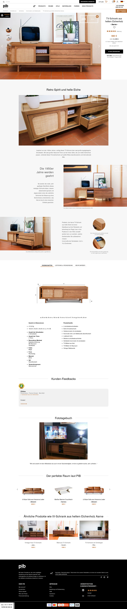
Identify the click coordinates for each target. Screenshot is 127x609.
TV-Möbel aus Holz (69, 343)
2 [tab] (9, 38)
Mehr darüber (80, 265)
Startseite (5, 11)
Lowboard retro (68, 336)
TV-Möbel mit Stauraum (70, 346)
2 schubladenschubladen (71, 326)
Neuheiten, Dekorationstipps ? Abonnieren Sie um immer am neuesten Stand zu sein (81, 572)
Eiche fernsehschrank (70, 329)
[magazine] (34, 6)
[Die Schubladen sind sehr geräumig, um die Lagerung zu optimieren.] (99, 243)
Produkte (42, 6)
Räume (50, 6)
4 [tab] (9, 54)
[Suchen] (3, 2)
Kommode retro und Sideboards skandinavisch (77, 334)
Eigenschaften (47, 265)
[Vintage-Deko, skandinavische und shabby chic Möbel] (7, 6)
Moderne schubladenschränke (72, 338)
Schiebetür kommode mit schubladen (74, 341)
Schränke (21, 11)
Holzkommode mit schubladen (72, 331)
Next (99, 46)
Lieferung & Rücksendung (64, 265)
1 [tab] (9, 30)
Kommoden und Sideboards (33, 11)
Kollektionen (13, 11)
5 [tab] (9, 63)
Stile (58, 6)
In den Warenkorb (114, 51)
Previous (2, 46)
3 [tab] (9, 46)
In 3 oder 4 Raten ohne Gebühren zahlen (114, 42)
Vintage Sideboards (69, 348)
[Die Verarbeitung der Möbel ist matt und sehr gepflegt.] (99, 224)
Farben (76, 6)
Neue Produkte (87, 6)
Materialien (66, 6)
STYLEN (101, 2)
